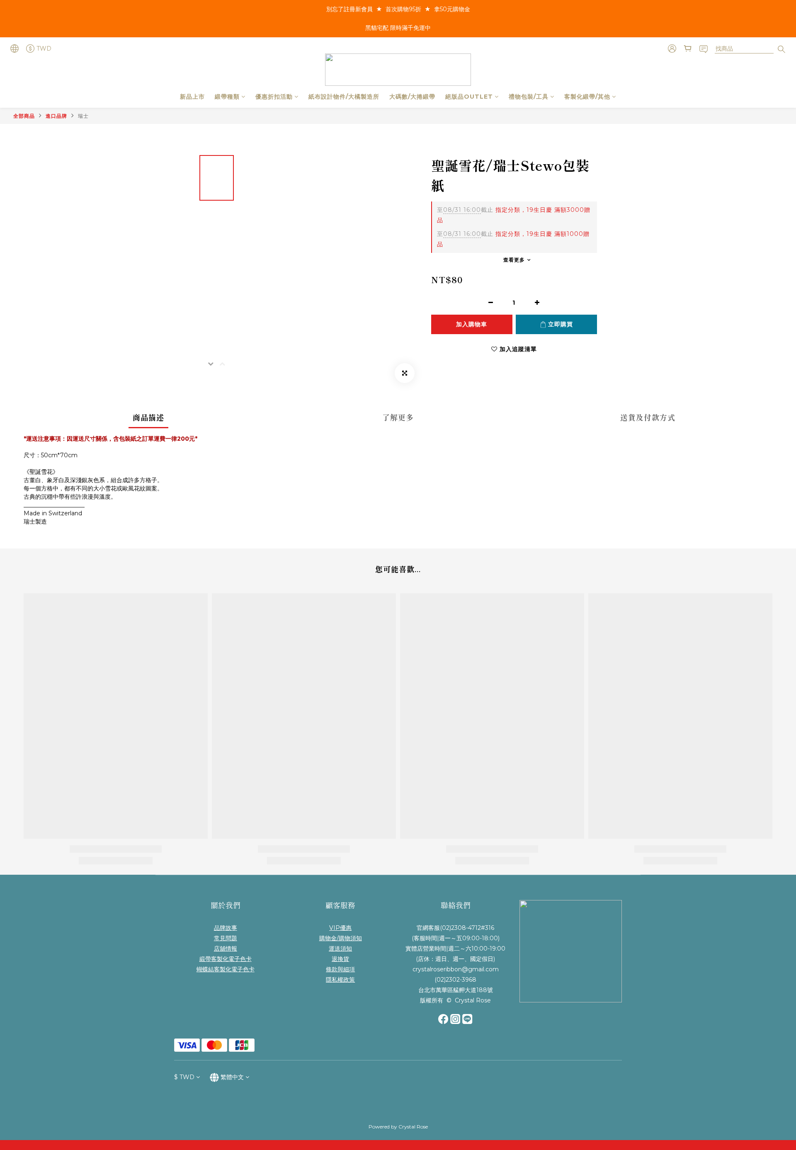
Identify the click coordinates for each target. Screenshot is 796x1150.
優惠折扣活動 (274, 96)
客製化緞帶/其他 (587, 96)
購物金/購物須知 (340, 938)
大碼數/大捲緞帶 (412, 96)
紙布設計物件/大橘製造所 (343, 96)
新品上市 (192, 96)
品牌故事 (225, 928)
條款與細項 (340, 969)
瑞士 (83, 116)
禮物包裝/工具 (528, 96)
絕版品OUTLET (469, 96)
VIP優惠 (340, 928)
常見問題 (225, 938)
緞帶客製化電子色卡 (225, 959)
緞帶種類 (227, 96)
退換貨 (340, 959)
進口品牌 (56, 116)
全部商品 (24, 116)
